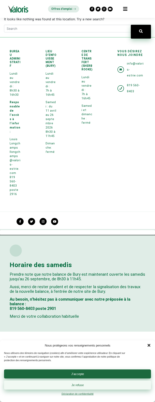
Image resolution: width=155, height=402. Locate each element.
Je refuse (77, 385)
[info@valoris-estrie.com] (120, 69)
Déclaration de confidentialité (78, 394)
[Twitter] (98, 9)
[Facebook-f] (92, 9)
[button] (149, 345)
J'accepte (77, 374)
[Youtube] (110, 9)
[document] (77, 316)
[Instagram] (104, 9)
